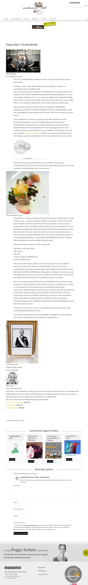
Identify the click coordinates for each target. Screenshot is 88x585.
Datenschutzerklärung (30, 525)
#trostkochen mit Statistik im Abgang (53, 438)
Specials (27, 19)
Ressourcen (35, 19)
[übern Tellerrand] (22, 147)
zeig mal (12, 459)
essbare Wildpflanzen (16, 19)
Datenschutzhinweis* (20, 522)
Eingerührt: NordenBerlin (22, 44)
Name (16, 502)
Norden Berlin (12, 408)
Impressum (41, 567)
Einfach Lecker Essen (32, 133)
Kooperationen (53, 19)
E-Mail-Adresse (19, 509)
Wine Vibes (11, 405)
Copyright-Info (43, 574)
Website (16, 516)
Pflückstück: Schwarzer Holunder (33, 438)
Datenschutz (42, 571)
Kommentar (17, 485)
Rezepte (6, 19)
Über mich (44, 19)
